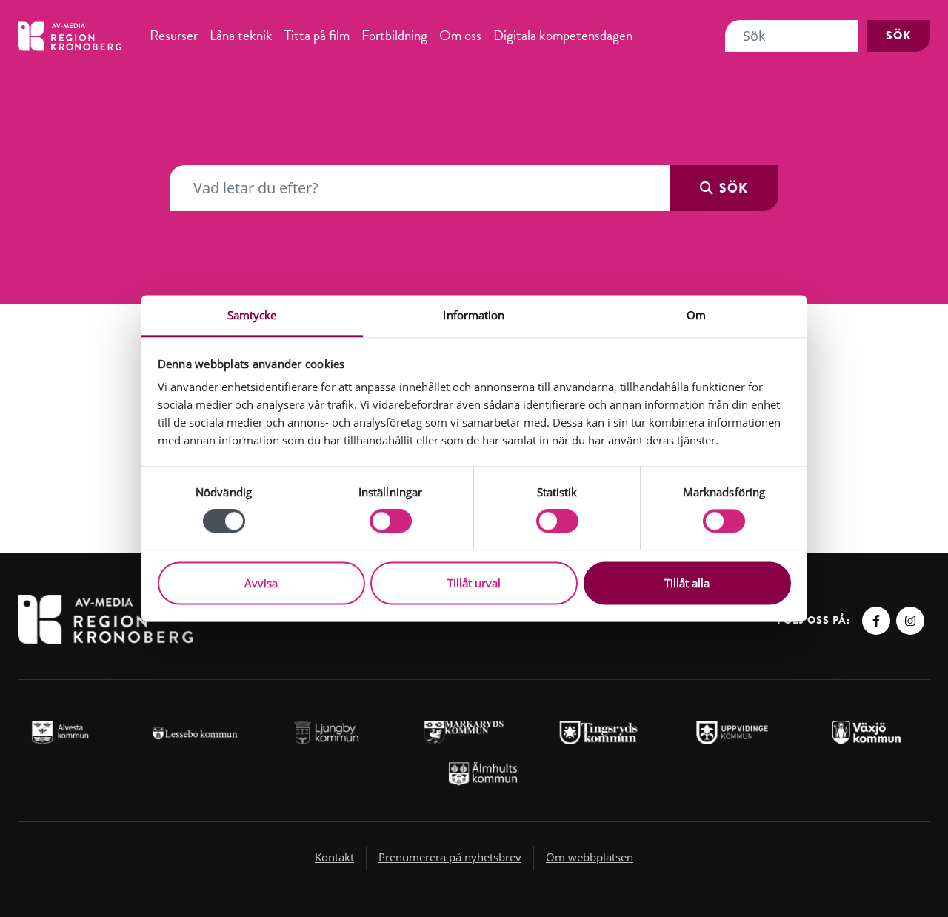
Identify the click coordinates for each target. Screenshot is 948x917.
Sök (899, 35)
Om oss (460, 35)
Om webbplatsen (589, 857)
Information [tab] (473, 314)
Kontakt (334, 857)
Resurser (174, 35)
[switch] (391, 521)
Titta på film (317, 35)
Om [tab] (696, 314)
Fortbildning (394, 35)
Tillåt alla (687, 583)
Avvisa (261, 583)
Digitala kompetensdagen (562, 35)
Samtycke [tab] (252, 314)
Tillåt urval (474, 583)
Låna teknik (241, 35)
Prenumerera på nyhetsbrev (449, 857)
